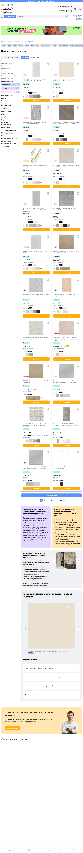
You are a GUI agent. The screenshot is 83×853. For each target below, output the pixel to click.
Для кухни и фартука (7, 63)
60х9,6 (43, 435)
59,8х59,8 (61, 135)
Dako (37, 45)
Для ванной (4, 61)
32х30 (30, 435)
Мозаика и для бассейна (8, 76)
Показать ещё (51, 495)
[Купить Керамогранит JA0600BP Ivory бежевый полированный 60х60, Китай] (66, 69)
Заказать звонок (12, 728)
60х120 (21, 45)
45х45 (60, 179)
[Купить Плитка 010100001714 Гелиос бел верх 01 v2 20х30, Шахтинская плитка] (36, 155)
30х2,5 (34, 435)
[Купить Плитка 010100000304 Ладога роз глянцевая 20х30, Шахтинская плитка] (66, 285)
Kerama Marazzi (63, 45)
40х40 (15, 45)
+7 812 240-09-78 (65, 6)
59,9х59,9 (36, 222)
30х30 (3, 45)
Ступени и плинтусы (7, 73)
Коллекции (34, 58)
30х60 (9, 45)
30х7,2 (47, 435)
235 (61, 500)
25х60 (64, 179)
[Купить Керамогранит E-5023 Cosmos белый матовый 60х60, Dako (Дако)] (66, 457)
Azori (32, 45)
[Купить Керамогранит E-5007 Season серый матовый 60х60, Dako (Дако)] (36, 328)
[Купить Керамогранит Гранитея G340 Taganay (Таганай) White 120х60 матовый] (36, 69)
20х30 (30, 135)
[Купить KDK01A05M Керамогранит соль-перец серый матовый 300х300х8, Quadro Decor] (66, 242)
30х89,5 (25, 437)
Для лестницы (5, 68)
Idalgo (54, 45)
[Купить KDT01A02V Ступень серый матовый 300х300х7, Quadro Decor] (36, 371)
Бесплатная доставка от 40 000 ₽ (65, 11)
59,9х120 (31, 222)
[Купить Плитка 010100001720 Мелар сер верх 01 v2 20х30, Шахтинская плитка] (36, 112)
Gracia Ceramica (45, 45)
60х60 (27, 45)
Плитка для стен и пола (11, 57)
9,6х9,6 (39, 435)
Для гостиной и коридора (9, 71)
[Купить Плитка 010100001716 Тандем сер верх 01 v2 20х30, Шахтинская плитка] (36, 242)
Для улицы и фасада (7, 78)
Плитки (25, 58)
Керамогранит (5, 66)
